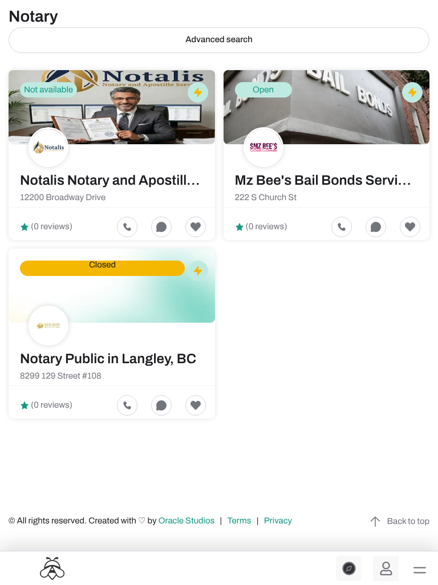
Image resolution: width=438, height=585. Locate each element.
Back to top (408, 521)
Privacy (279, 521)
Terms (240, 521)
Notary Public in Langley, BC (108, 359)
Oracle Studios (188, 521)
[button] (419, 570)
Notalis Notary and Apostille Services (136, 180)
